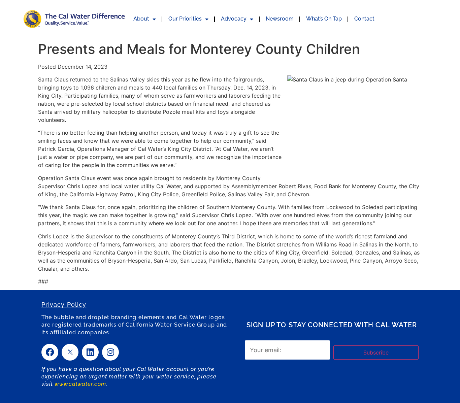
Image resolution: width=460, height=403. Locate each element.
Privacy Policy (63, 304)
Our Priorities (185, 18)
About (141, 18)
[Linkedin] (90, 352)
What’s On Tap (324, 18)
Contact (364, 18)
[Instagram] (110, 352)
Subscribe (376, 352)
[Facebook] (49, 352)
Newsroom (280, 18)
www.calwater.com (80, 384)
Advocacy (234, 18)
